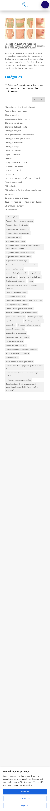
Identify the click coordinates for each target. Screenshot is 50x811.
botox (31, 281)
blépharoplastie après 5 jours (30, 277)
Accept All (25, 791)
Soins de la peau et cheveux (17, 198)
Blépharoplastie (12, 115)
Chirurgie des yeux (13, 130)
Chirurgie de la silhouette (16, 127)
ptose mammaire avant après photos (19, 362)
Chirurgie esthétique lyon (15, 296)
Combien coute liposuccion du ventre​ (19, 309)
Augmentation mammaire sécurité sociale (21, 265)
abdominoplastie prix (13, 237)
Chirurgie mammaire (14, 142)
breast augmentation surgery (17, 119)
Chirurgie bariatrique (14, 123)
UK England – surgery (14, 206)
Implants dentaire (12, 154)
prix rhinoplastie (12, 357)
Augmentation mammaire (16, 111)
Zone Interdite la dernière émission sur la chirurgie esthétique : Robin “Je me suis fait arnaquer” (22, 387)
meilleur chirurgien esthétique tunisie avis (21, 349)
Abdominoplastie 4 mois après (17, 225)
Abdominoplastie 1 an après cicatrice (19, 221)
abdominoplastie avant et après (17, 229)
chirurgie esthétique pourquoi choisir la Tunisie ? (24, 300)
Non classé (9, 174)
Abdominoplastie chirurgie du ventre (21, 107)
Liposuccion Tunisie (27, 48)
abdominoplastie (12, 217)
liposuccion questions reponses (20, 43)
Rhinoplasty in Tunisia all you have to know (23, 190)
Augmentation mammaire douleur (18, 257)
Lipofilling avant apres (14, 321)
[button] (45, 4)
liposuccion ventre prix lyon (16, 345)
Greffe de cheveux (13, 150)
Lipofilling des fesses (14, 166)
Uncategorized (11, 209)
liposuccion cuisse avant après (29, 325)
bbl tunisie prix (11, 277)
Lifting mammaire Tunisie (16, 162)
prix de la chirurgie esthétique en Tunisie (23, 178)
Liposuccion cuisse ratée (15, 329)
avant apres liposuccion (14, 269)
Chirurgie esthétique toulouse (17, 304)
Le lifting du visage (35, 317)
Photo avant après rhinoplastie (17, 353)
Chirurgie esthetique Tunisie (17, 138)
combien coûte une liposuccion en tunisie (21, 313)
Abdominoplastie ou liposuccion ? (18, 233)
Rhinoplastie (10, 186)
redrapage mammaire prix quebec (18, 380)
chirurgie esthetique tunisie (16, 292)
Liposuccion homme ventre (16, 333)
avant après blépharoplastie (16, 273)
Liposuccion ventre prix (14, 341)
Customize (25, 798)
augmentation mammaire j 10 (17, 261)
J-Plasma (8, 158)
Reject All (25, 805)
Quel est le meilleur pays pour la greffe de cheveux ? (24, 367)
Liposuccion (10, 325)
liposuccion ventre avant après (17, 337)
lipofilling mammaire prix (34, 321)
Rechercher (39, 99)
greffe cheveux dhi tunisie (15, 317)
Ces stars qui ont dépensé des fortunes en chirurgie (21, 286)
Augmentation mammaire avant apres (20, 252)
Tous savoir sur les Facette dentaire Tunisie (23, 202)
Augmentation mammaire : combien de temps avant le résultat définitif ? (23, 247)
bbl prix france (35, 273)
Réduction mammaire (14, 182)
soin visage (9, 194)
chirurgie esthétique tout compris (19, 134)
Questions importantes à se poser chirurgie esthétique (22, 374)
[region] (25, 789)
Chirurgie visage (12, 146)
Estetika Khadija (14, 46)
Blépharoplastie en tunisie (15, 281)
